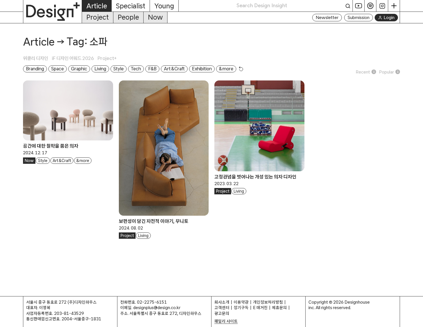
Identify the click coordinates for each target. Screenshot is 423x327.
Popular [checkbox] (386, 72)
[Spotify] (370, 6)
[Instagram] (382, 6)
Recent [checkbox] (363, 72)
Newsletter (327, 17)
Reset (241, 68)
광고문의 (221, 313)
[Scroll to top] (417, 319)
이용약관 (241, 302)
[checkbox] (37, 58)
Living (143, 236)
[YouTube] (359, 6)
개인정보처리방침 (268, 302)
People (128, 17)
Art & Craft (62, 161)
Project (97, 17)
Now (155, 17)
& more (82, 161)
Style (42, 161)
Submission (358, 17)
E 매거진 (260, 307)
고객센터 (221, 307)
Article (39, 41)
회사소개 (221, 302)
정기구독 (241, 307)
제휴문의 (279, 307)
